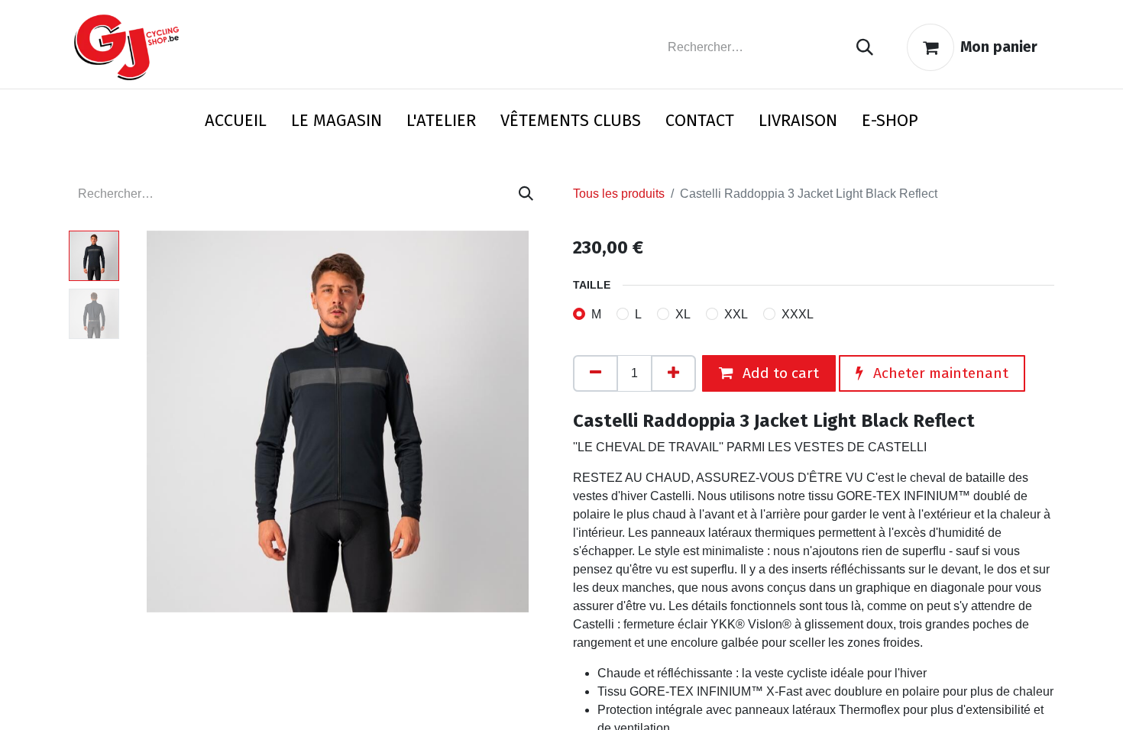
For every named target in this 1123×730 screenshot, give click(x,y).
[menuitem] (236, 123)
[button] (157, 421)
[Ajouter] (673, 373)
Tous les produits (619, 193)
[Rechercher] (865, 47)
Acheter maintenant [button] (938, 373)
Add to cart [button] (779, 373)
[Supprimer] (595, 373)
